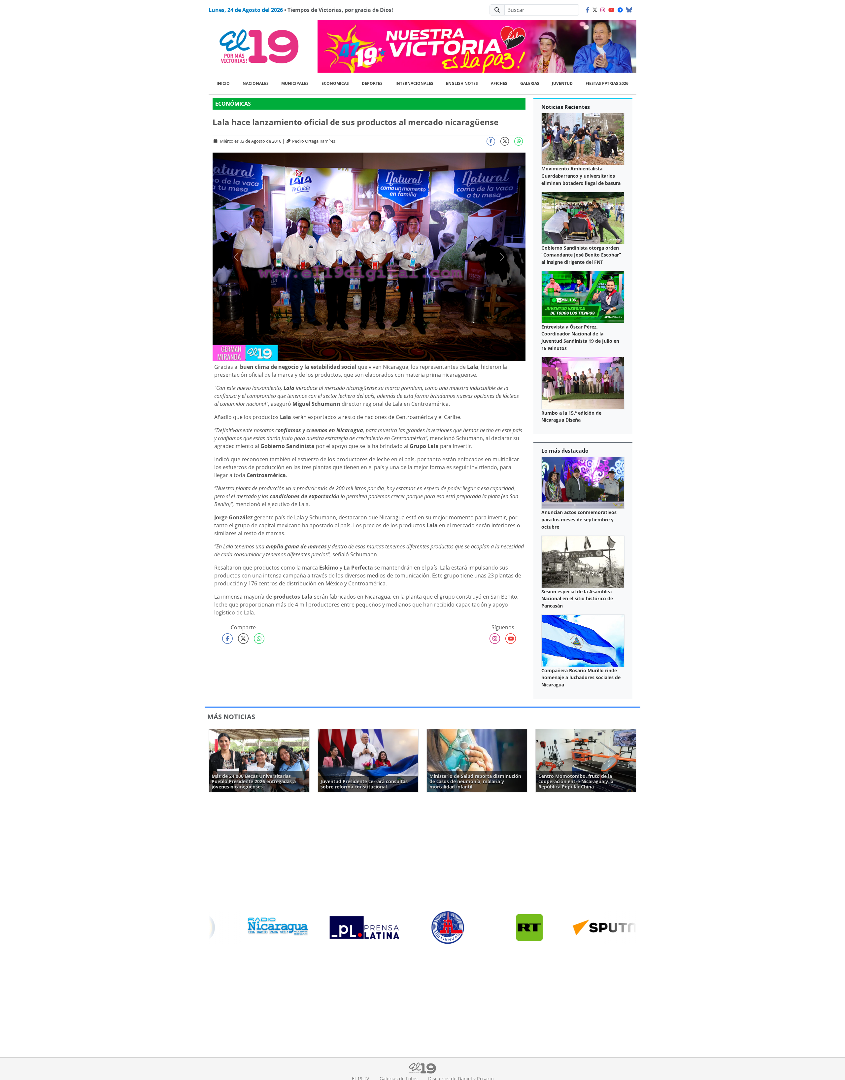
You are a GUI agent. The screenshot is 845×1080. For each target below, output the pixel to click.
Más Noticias (231, 716)
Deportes (372, 83)
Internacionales (414, 83)
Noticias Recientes (565, 107)
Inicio (223, 83)
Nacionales (256, 83)
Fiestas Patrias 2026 (607, 83)
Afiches (499, 83)
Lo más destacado (565, 450)
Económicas (233, 103)
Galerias (529, 83)
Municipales (295, 83)
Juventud (562, 83)
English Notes (462, 83)
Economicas (335, 83)
